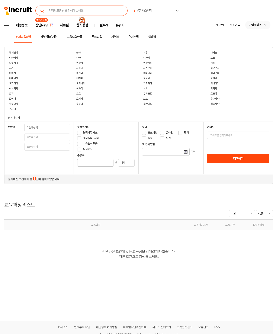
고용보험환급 (74, 37)
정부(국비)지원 (48, 37)
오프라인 (152, 132)
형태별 (152, 37)
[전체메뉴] (10, 26)
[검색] (42, 11)
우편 (168, 138)
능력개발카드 (90, 132)
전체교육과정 (23, 37)
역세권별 (134, 37)
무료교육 (97, 37)
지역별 (115, 37)
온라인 (169, 132)
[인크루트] (18, 11)
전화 (186, 132)
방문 (150, 138)
